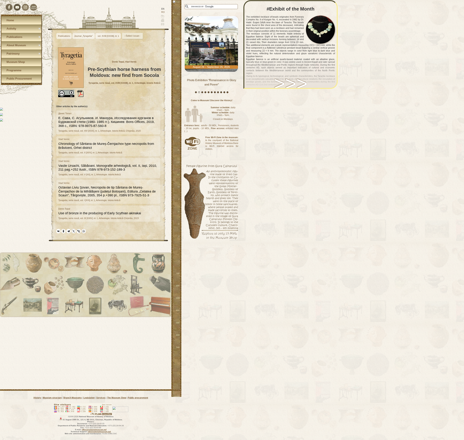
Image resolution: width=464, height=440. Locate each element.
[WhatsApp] (84, 231)
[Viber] (78, 231)
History (37, 397)
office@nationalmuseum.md (94, 430)
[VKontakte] (58, 231)
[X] (73, 231)
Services (100, 397)
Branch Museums (72, 397)
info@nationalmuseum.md (99, 432)
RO (163, 12)
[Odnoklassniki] (63, 231)
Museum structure (52, 397)
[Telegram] (68, 231)
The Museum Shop (116, 397)
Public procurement (138, 397)
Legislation (89, 397)
